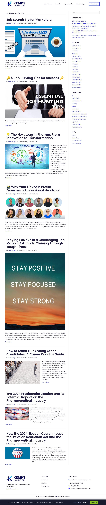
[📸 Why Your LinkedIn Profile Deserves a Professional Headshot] (35, 208)
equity (74, 106)
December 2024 (77, 59)
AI (72, 96)
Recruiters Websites (64, 496)
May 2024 (75, 67)
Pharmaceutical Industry (79, 116)
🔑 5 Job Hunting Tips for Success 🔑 (35, 78)
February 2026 (76, 46)
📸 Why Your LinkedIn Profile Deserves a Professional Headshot (33, 189)
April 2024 (75, 69)
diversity (74, 103)
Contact (94, 4)
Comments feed (77, 140)
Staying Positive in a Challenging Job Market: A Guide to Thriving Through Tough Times (35, 243)
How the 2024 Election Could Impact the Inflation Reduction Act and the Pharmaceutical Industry (34, 437)
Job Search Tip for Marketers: (29, 20)
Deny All (85, 502)
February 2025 (76, 56)
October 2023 (76, 85)
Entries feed (75, 138)
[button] (12, 489)
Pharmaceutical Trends (79, 119)
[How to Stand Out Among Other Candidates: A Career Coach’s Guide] (22, 372)
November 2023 (76, 82)
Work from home (77, 127)
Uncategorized (76, 124)
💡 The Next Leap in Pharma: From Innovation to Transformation (33, 136)
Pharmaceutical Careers (79, 114)
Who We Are (48, 4)
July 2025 (75, 51)
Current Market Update (79, 21)
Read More (8, 69)
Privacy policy (77, 502)
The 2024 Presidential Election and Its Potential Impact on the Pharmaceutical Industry (35, 397)
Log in (74, 135)
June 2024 (75, 64)
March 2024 (75, 72)
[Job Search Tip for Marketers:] (35, 42)
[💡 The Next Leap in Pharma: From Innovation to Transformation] (27, 156)
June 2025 (75, 53)
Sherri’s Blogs (80, 4)
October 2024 (76, 61)
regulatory (75, 122)
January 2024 (76, 77)
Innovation (75, 109)
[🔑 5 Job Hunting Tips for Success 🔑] (35, 101)
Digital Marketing (77, 101)
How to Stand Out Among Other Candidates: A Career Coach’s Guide (35, 353)
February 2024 (76, 74)
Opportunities (68, 4)
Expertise (58, 4)
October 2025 (76, 48)
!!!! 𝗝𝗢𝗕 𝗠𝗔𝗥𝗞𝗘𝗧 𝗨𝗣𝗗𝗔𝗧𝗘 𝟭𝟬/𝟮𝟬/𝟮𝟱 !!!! (84, 24)
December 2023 (77, 80)
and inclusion (76, 98)
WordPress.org (76, 143)
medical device (76, 111)
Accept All (94, 502)
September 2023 (77, 87)
